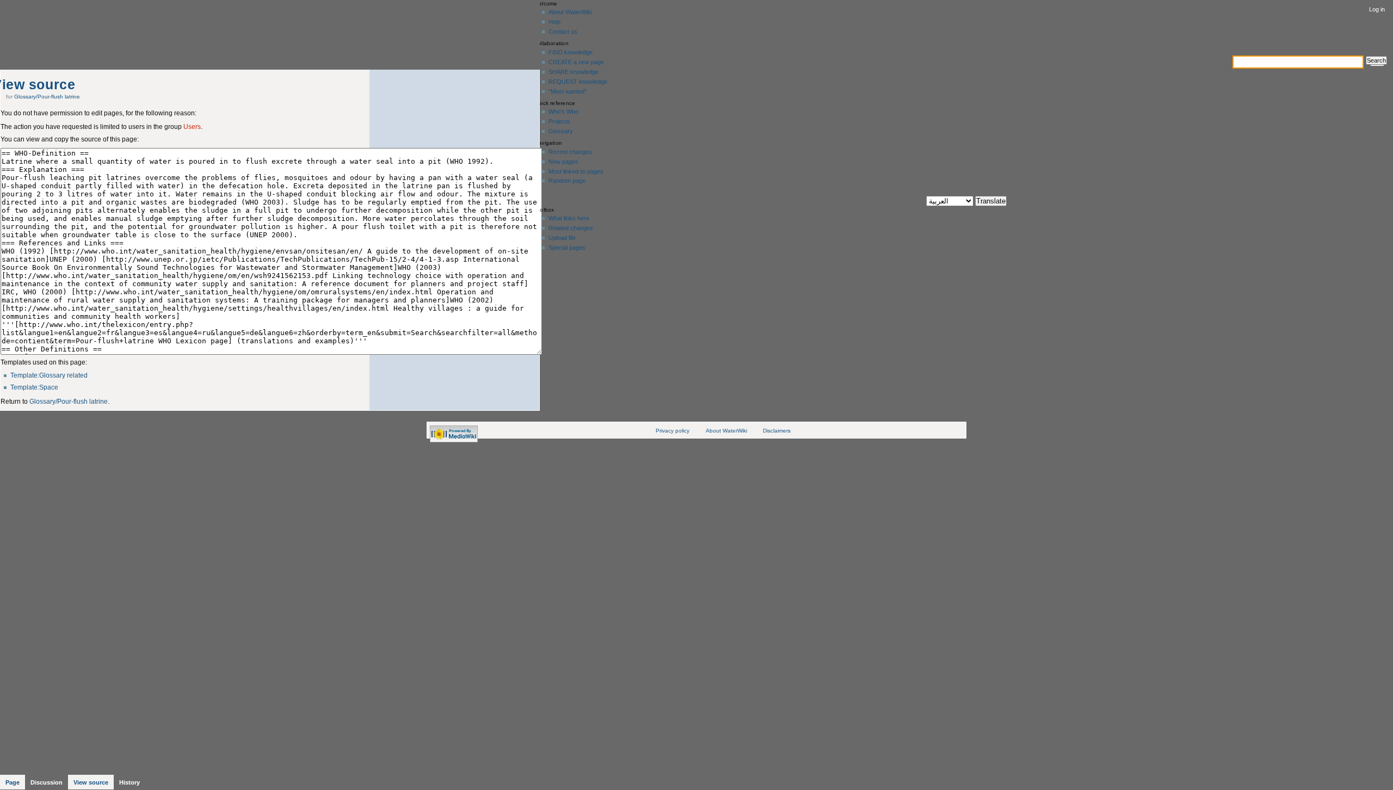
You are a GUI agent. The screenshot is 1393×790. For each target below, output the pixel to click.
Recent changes (570, 152)
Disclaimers (777, 431)
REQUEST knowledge (577, 81)
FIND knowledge (570, 52)
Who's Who (563, 111)
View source (90, 782)
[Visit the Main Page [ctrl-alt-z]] (70, 25)
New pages (563, 161)
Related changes (570, 228)
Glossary (560, 131)
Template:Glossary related (49, 375)
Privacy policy (672, 431)
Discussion (46, 782)
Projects (559, 121)
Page (12, 782)
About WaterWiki (570, 12)
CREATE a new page (576, 62)
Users (192, 127)
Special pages (566, 247)
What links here (568, 218)
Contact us (562, 31)
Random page (566, 180)
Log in (1377, 9)
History (129, 782)
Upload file (562, 237)
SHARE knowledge (573, 72)
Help (554, 21)
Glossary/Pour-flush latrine (47, 97)
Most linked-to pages (575, 171)
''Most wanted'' (567, 91)
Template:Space (34, 387)
